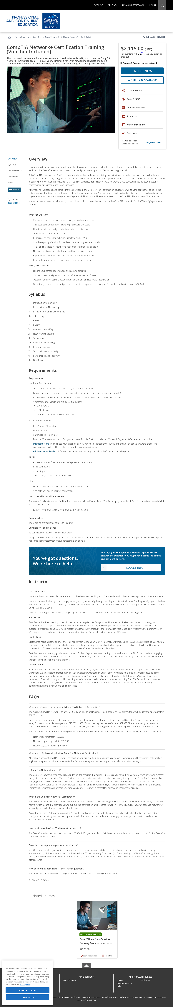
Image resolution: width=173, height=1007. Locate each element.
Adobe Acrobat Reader (44, 451)
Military (120, 980)
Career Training (69, 980)
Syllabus (12, 164)
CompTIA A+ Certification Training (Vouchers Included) (96, 941)
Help (119, 986)
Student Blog (146, 980)
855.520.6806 (13, 203)
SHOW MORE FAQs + (39, 880)
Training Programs (22, 37)
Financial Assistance (125, 983)
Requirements (14, 170)
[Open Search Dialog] (162, 5)
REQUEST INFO (153, 142)
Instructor (13, 176)
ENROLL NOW (142, 71)
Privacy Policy (90, 1000)
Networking (37, 37)
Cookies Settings (28, 997)
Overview (12, 158)
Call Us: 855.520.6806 (154, 36)
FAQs (10, 182)
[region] (27, 983)
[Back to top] (86, 976)
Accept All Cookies (27, 990)
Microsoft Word (41, 443)
